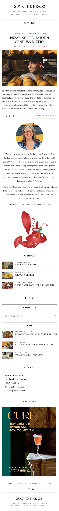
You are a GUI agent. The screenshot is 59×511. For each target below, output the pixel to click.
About (11, 483)
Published (18, 33)
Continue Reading (44, 116)
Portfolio (34, 483)
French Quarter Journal (15, 390)
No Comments (39, 46)
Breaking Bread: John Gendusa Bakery (29, 40)
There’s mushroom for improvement (34, 285)
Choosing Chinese (24, 275)
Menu (30, 23)
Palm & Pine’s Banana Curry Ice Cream (34, 344)
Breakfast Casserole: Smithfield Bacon (36, 334)
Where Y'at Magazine (14, 375)
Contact (21, 483)
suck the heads (29, 6)
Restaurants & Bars (36, 33)
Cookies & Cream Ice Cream (29, 355)
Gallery (47, 483)
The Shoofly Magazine (14, 387)
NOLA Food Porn (12, 383)
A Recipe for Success (25, 264)
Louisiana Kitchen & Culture (17, 379)
